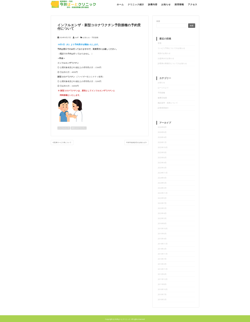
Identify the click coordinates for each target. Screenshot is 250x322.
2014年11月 (163, 243)
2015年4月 (162, 238)
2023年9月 (162, 198)
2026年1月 (162, 142)
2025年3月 (162, 167)
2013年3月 (162, 264)
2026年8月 (162, 127)
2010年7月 (162, 294)
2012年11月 (163, 269)
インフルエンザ (63, 128)
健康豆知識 (162, 97)
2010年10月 (163, 289)
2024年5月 (162, 183)
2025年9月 (162, 152)
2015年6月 (162, 233)
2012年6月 (162, 274)
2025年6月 (162, 157)
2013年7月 (162, 259)
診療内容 (152, 4)
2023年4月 (162, 213)
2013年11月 (163, 254)
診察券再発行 (163, 108)
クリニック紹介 (136, 4)
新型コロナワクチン (79, 128)
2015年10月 (163, 228)
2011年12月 (163, 279)
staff (77, 37)
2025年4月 (162, 162)
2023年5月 (162, 208)
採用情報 (179, 4)
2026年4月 (162, 137)
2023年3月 (162, 218)
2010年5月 (162, 299)
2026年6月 (162, 132)
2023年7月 (162, 203)
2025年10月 (163, 147)
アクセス (192, 4)
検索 (158, 21)
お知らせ (166, 4)
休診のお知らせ (164, 53)
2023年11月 (163, 193)
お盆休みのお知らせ (166, 58)
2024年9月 (162, 178)
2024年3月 (162, 188)
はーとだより (163, 87)
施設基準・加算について (168, 103)
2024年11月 (163, 172)
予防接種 (95, 37)
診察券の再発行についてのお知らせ (172, 63)
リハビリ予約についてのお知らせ (171, 48)
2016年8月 (162, 223)
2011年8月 (162, 284)
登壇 (159, 43)
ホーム (120, 4)
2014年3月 (162, 249)
